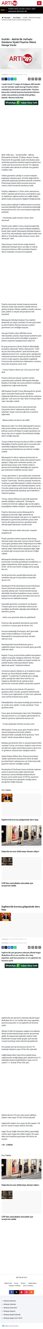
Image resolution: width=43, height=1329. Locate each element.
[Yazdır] (29, 79)
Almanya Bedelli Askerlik (12, 1315)
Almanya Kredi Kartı (10, 1308)
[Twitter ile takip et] (16, 1292)
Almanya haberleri (10, 1301)
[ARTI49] (9, 3)
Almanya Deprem (9, 1311)
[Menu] (39, 3)
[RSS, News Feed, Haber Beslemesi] (31, 1292)
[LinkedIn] (12, 79)
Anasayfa (7, 17)
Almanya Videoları (10, 1304)
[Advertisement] (22, 29)
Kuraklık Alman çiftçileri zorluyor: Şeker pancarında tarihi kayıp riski (22, 10)
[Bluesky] (9, 79)
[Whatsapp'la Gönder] (15, 79)
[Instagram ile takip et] (26, 1292)
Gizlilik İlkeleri (32, 1283)
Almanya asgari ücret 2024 (13, 1318)
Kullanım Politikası (15, 1286)
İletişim (23, 1283)
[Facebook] (3, 79)
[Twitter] (6, 79)
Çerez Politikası (28, 1286)
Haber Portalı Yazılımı (11, 1326)
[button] (32, 79)
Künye (16, 1283)
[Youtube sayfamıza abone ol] (21, 1292)
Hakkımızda (8, 1283)
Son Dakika (16, 17)
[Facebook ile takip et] (11, 1292)
